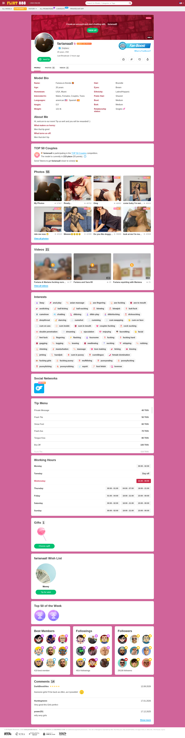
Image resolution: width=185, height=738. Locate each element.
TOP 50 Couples (78, 153)
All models (7, 9)
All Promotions (46, 9)
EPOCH (48, 729)
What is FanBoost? (142, 51)
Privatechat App (77, 9)
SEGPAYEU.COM (59, 729)
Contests (60, 9)
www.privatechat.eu (30, 729)
